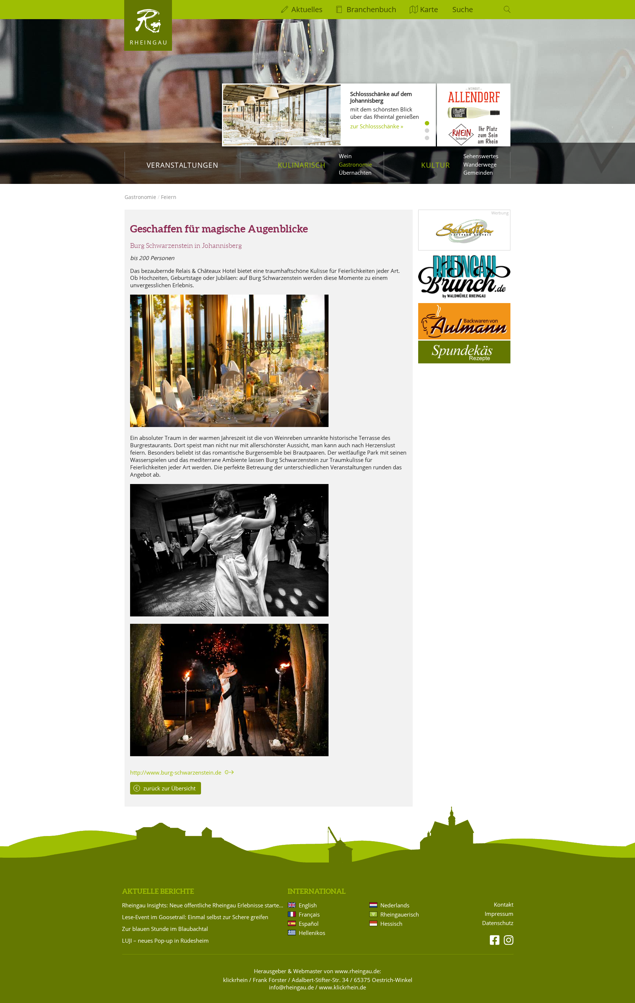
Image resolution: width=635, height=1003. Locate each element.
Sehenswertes (480, 156)
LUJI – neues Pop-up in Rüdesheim (165, 940)
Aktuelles (307, 9)
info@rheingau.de (291, 987)
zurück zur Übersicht (169, 788)
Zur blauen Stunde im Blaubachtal (165, 928)
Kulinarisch (302, 165)
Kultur (435, 165)
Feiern (168, 196)
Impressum (499, 913)
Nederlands (394, 905)
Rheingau (149, 42)
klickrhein (235, 980)
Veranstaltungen (182, 165)
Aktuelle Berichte (158, 891)
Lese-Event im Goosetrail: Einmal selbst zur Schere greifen (195, 917)
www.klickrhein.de (342, 987)
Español (309, 923)
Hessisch (391, 923)
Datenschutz (497, 923)
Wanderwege (479, 164)
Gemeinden (478, 172)
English (308, 905)
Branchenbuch (371, 9)
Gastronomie (355, 164)
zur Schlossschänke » (376, 126)
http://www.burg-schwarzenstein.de (175, 772)
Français (309, 914)
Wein (345, 156)
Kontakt (503, 904)
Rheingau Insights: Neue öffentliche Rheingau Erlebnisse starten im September (203, 905)
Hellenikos (312, 932)
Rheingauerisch (399, 914)
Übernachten (355, 172)
